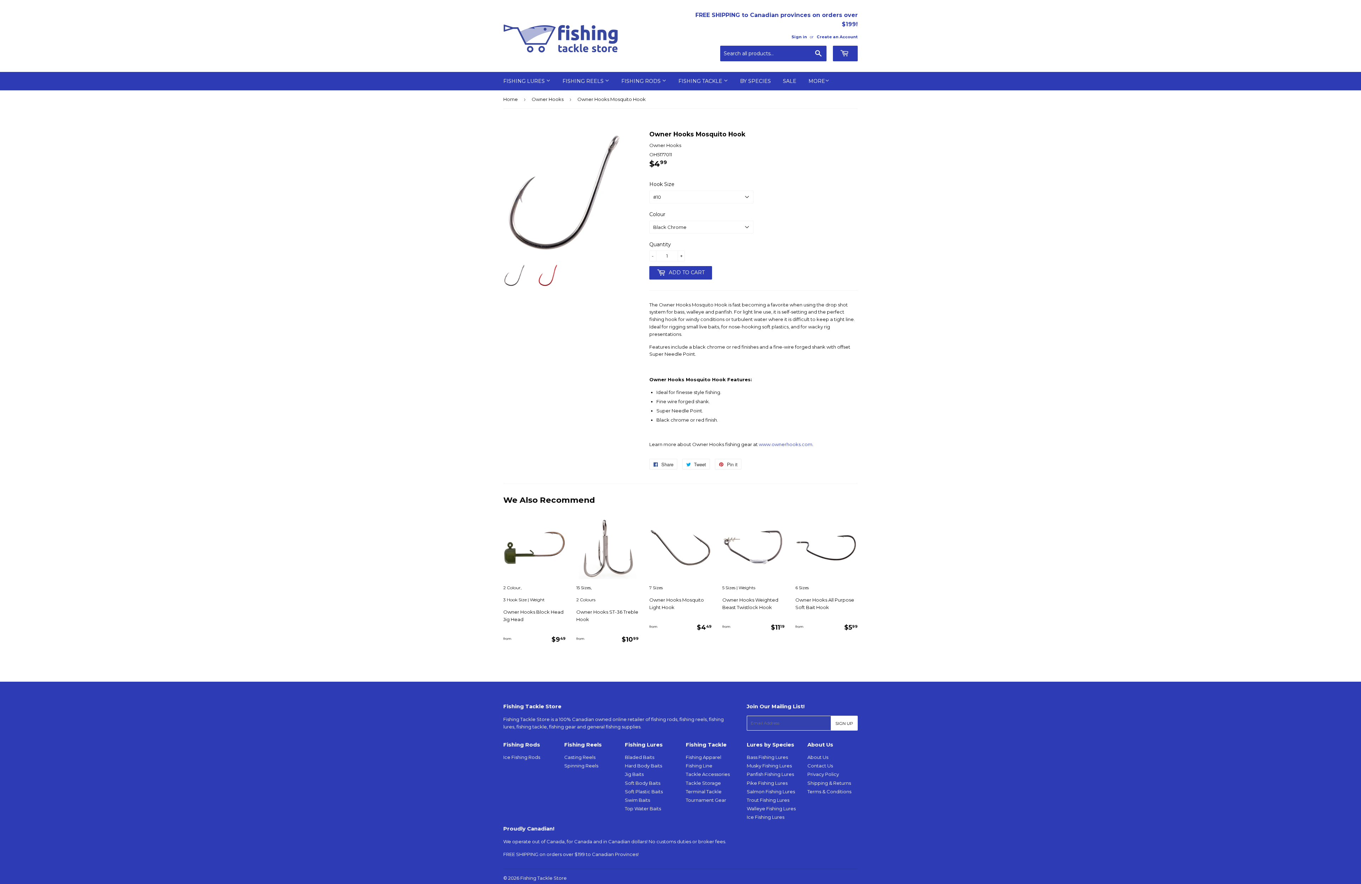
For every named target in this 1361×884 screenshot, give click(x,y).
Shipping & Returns (829, 783)
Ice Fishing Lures (765, 817)
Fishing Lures (524, 81)
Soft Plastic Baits (644, 791)
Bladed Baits (639, 757)
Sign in (799, 36)
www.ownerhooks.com (785, 444)
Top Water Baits (643, 808)
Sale (789, 81)
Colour (657, 214)
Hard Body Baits (643, 765)
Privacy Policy (823, 774)
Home (510, 99)
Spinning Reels (581, 765)
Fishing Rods (641, 81)
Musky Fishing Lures (769, 765)
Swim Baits (637, 800)
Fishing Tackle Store (543, 878)
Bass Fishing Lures (767, 757)
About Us (817, 757)
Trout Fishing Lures (768, 800)
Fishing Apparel (703, 757)
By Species (755, 81)
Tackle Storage (703, 783)
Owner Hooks (548, 99)
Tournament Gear (706, 800)
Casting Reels (579, 757)
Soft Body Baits (642, 783)
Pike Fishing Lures (767, 783)
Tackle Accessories (708, 774)
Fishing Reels (583, 81)
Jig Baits (634, 774)
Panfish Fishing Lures (770, 774)
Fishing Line (699, 765)
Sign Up (844, 723)
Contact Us (820, 765)
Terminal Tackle (704, 791)
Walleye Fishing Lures (771, 808)
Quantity (660, 244)
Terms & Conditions (829, 791)
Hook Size (661, 184)
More (816, 81)
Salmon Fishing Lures (771, 791)
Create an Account (837, 36)
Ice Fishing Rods (521, 757)
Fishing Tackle (701, 81)
